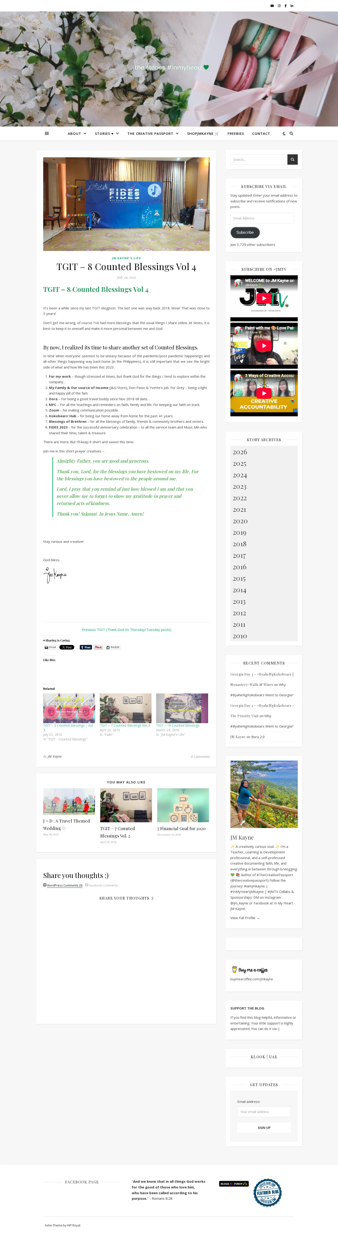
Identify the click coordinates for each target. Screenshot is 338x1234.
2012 (239, 612)
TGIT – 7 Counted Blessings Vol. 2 (125, 725)
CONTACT (261, 133)
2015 (239, 578)
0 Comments (200, 756)
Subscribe (245, 232)
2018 (239, 543)
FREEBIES (236, 133)
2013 (239, 601)
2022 (240, 497)
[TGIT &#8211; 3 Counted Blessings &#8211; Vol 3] (69, 708)
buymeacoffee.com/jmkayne (251, 979)
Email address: (248, 1101)
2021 (239, 509)
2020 (240, 520)
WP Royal (73, 1225)
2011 (239, 624)
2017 (239, 555)
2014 (239, 589)
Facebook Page (82, 1181)
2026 (240, 451)
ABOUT (74, 133)
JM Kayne (55, 756)
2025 (239, 463)
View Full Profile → (245, 917)
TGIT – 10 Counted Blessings (177, 725)
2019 (239, 532)
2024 (240, 474)
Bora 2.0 (258, 736)
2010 (240, 635)
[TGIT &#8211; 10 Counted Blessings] (182, 708)
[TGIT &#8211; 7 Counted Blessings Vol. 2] (126, 708)
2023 (239, 486)
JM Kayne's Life (126, 258)
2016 (239, 566)
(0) (64, 885)
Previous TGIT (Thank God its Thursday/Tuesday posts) (126, 629)
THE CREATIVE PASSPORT (150, 133)
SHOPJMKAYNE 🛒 (203, 133)
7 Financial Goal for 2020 (181, 828)
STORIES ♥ (104, 133)
